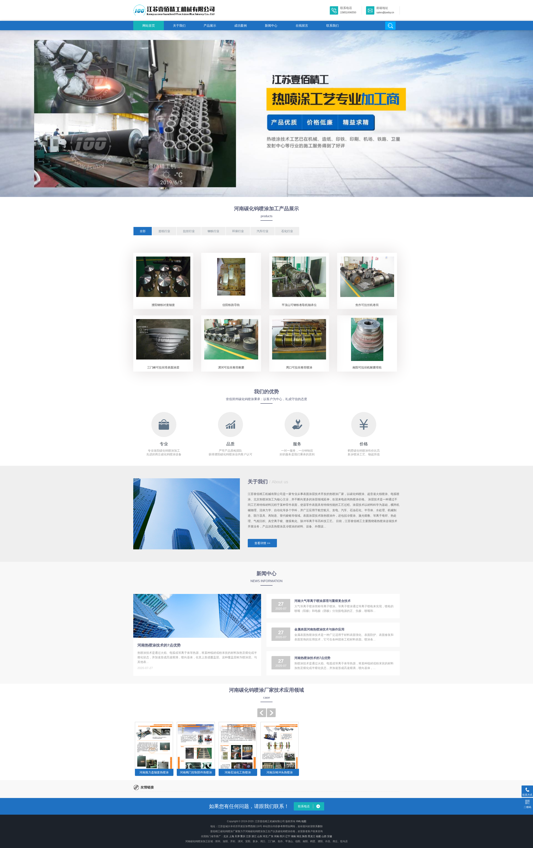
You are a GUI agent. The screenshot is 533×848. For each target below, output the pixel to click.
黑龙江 (311, 836)
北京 (225, 836)
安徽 (329, 836)
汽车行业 (262, 231)
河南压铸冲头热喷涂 (279, 772)
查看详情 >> (262, 543)
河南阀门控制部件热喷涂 (196, 772)
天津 (237, 836)
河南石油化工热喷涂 (238, 772)
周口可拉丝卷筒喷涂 (299, 367)
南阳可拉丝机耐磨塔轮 (367, 367)
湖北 (298, 836)
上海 (231, 836)
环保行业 (238, 231)
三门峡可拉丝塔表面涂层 (163, 367)
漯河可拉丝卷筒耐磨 (231, 367)
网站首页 (148, 25)
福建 (318, 836)
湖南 (293, 836)
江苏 (248, 836)
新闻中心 (271, 25)
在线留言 (302, 25)
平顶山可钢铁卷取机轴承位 (299, 305)
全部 (143, 231)
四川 (282, 836)
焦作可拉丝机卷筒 (367, 305)
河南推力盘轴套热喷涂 (154, 772)
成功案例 (240, 25)
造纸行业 (164, 231)
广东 (270, 836)
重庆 (242, 836)
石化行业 (287, 231)
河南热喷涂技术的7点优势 (159, 645)
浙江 (254, 836)
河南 (276, 836)
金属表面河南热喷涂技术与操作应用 (319, 629)
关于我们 (179, 25)
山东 (259, 836)
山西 (323, 836)
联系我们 (332, 25)
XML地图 (301, 821)
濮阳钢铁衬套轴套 (163, 305)
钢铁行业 (213, 231)
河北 (265, 836)
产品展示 (210, 25)
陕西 (304, 836)
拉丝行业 (189, 231)
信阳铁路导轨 (231, 305)
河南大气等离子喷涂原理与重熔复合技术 (322, 600)
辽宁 (287, 836)
